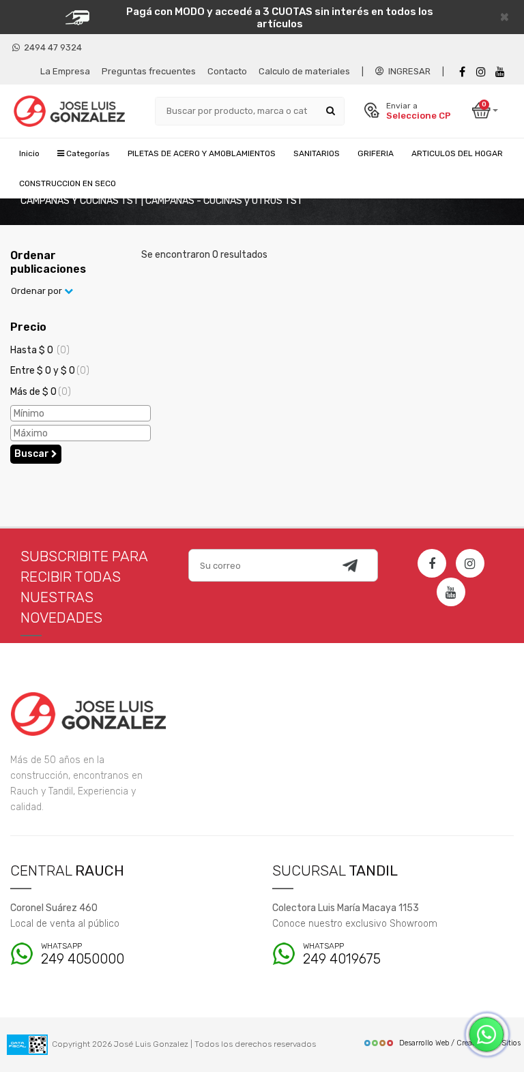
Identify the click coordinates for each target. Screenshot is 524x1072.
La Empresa (65, 71)
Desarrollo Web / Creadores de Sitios (460, 1043)
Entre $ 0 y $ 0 (49, 370)
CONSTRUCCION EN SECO (67, 183)
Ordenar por (37, 291)
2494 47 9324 (51, 47)
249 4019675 (342, 954)
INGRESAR (407, 71)
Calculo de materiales (304, 71)
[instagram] (481, 72)
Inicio (29, 153)
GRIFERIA (376, 153)
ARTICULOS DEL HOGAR (457, 153)
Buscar (32, 454)
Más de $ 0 (40, 392)
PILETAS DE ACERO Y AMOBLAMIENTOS (202, 153)
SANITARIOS (316, 153)
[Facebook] (462, 72)
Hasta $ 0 (40, 350)
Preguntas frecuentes (149, 71)
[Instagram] (470, 563)
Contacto (227, 71)
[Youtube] (500, 72)
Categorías (87, 153)
